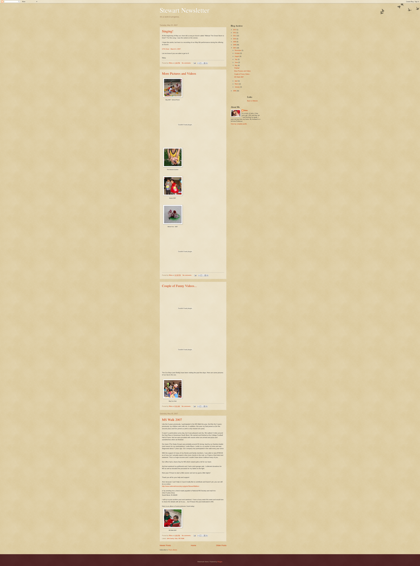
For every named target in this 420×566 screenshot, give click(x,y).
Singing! (167, 31)
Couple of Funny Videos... (179, 285)
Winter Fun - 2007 (173, 226)
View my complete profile (239, 124)
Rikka (246, 110)
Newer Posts (165, 545)
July (236, 59)
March (237, 84)
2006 (235, 91)
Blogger (219, 562)
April (236, 81)
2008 (235, 45)
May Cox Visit (173, 401)
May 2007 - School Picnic (172, 99)
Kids (176, 538)
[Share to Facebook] (205, 63)
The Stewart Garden (172, 169)
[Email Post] (194, 63)
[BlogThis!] (200, 63)
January (237, 87)
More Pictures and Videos (179, 73)
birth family (170, 538)
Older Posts (221, 545)
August (237, 56)
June (236, 62)
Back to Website (252, 101)
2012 (235, 32)
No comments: (187, 63)
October (237, 53)
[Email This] (198, 63)
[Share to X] (202, 63)
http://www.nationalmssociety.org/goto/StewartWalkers (180, 486)
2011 (235, 36)
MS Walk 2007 (172, 419)
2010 (235, 39)
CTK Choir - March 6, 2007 (171, 49)
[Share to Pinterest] (207, 63)
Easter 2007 (172, 198)
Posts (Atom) (173, 550)
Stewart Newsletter (184, 10)
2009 (235, 42)
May (236, 65)
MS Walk (181, 538)
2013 (235, 30)
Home (193, 545)
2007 (235, 48)
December (238, 50)
